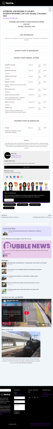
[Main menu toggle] (50, 3)
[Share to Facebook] (6, 177)
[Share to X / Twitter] (10, 177)
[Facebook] (29, 397)
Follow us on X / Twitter (9, 207)
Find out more (9, 200)
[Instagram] (35, 397)
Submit (16, 412)
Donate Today (26, 167)
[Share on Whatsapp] (20, 177)
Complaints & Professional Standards (37, 423)
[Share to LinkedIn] (13, 177)
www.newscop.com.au (16, 157)
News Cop (13, 153)
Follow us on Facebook (35, 204)
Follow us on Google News (9, 204)
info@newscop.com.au (16, 155)
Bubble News (6, 250)
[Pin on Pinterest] (17, 177)
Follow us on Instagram (22, 204)
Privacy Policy (45, 396)
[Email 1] (38, 397)
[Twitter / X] (32, 397)
